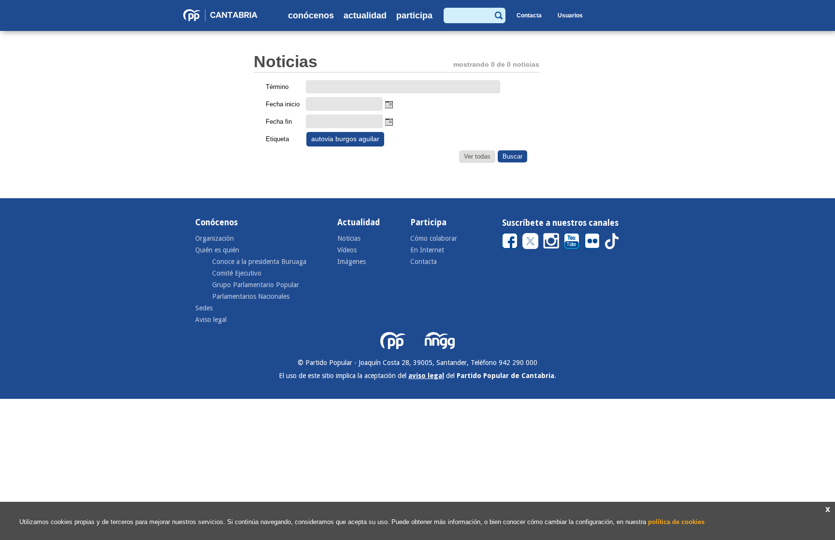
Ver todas (477, 156)
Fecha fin (279, 121)
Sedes (204, 308)
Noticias (348, 238)
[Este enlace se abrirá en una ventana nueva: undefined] (510, 240)
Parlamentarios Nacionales (250, 296)
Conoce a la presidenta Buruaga (259, 261)
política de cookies (676, 521)
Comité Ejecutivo (236, 273)
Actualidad (365, 15)
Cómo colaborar (433, 238)
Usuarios (570, 15)
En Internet (427, 250)
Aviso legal (211, 319)
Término (277, 86)
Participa (414, 15)
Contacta (529, 15)
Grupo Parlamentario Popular (255, 285)
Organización (214, 238)
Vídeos (347, 250)
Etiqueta (277, 139)
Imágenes (351, 261)
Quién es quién (217, 250)
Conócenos (311, 15)
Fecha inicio (283, 104)
